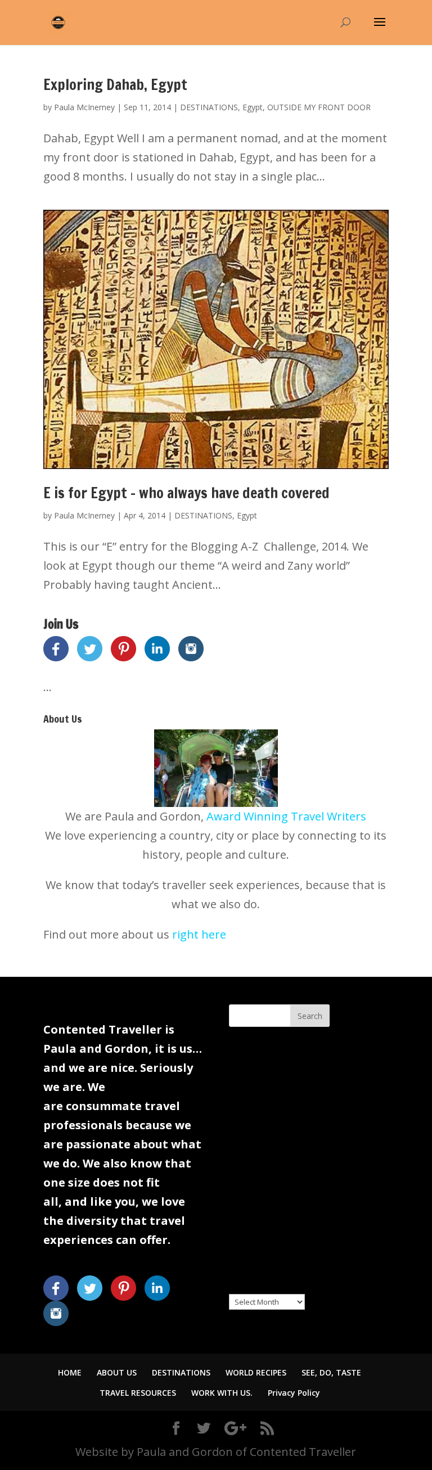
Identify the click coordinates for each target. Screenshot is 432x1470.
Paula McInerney (84, 107)
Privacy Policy (294, 1392)
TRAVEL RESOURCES (138, 1392)
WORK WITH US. (222, 1392)
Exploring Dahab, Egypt (115, 84)
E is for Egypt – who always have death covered (186, 493)
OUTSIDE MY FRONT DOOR (319, 107)
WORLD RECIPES (256, 1372)
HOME (70, 1372)
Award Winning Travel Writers (286, 816)
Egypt (252, 107)
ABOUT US (117, 1372)
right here (199, 934)
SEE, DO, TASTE (331, 1372)
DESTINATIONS (209, 107)
